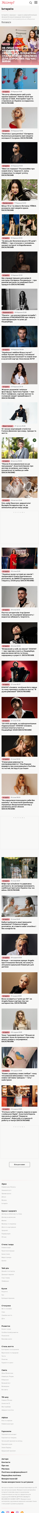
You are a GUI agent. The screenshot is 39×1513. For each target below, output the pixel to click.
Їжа (3, 1295)
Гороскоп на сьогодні (9, 1434)
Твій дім (5, 1268)
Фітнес (4, 1237)
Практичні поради (8, 1251)
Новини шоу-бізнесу (9, 1187)
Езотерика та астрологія (10, 1349)
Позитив (4, 1359)
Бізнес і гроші (6, 1329)
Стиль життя (8, 1347)
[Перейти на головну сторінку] (8, 2)
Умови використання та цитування (17, 1482)
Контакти (6, 1462)
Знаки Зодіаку (6, 1447)
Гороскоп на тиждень (9, 1438)
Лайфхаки (5, 1281)
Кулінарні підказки (8, 1298)
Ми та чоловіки (7, 1309)
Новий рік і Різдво (8, 1376)
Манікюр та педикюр (9, 1224)
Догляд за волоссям (8, 1217)
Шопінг (4, 1261)
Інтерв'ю (6, 44)
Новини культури (7, 1424)
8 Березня (5, 1380)
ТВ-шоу (5, 1397)
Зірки (4, 1184)
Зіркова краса (7, 203)
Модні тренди (7, 426)
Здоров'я (5, 1230)
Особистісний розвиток (10, 1332)
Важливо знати (7, 1339)
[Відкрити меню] (35, 2)
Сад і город (6, 1278)
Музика (4, 1200)
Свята (4, 1370)
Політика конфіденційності (14, 1472)
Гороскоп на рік (7, 1444)
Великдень (5, 1386)
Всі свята (5, 1390)
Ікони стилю (6, 1254)
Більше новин (19, 1164)
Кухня (4, 1289)
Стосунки (6, 1306)
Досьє (4, 1197)
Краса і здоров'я (9, 1211)
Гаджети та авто (7, 1363)
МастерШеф (6, 1407)
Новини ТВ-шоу (7, 1400)
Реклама (5, 1469)
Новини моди (6, 1247)
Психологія (5, 1336)
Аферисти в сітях (8, 1410)
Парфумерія (6, 1234)
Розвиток (6, 1326)
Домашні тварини (8, 1274)
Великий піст (6, 1383)
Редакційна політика (11, 1476)
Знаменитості (7, 312)
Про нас (5, 1466)
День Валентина (7, 1373)
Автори (5, 1459)
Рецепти (5, 1291)
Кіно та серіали (7, 1420)
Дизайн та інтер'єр (8, 1271)
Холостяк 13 (6, 1403)
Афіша (5, 1418)
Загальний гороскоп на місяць (12, 1441)
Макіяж (4, 1220)
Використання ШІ (9, 1479)
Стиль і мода (8, 1245)
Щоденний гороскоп (9, 1451)
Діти (3, 1318)
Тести (4, 1356)
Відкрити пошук (30, 2)
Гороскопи (6, 1431)
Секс (3, 1312)
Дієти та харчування (9, 1227)
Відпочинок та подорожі (10, 1353)
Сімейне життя (7, 1315)
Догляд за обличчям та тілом (12, 1214)
